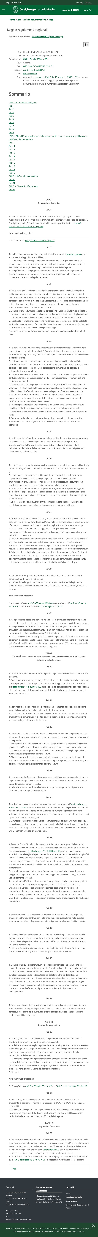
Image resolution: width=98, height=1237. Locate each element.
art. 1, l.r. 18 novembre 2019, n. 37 (39, 240)
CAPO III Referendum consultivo (23, 176)
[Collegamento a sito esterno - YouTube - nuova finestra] (74, 9)
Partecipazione (30, 73)
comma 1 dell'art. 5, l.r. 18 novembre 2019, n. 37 (56, 77)
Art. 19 (12, 172)
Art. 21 (12, 183)
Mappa (88, 2)
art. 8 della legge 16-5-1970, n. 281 (30, 1159)
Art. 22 (12, 189)
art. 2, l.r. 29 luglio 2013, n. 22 (39, 1086)
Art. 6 (11, 122)
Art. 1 (11, 105)
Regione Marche (13, 2)
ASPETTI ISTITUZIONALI (34, 69)
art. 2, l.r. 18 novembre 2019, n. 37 (72, 1086)
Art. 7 (11, 126)
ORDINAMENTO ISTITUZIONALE (37, 66)
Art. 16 (12, 162)
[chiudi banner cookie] (93, 1225)
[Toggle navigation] (3, 9)
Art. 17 (12, 166)
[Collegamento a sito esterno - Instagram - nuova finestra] (77, 9)
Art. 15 (12, 159)
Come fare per (71, 1200)
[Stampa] (86, 44)
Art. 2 (11, 109)
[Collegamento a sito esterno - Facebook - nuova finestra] (71, 9)
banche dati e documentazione (32, 19)
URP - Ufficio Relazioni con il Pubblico (77, 1206)
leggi (51, 19)
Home (12, 19)
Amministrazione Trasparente (44, 1189)
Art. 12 (12, 149)
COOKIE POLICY (56, 1231)
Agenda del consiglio (74, 1196)
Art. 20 (12, 179)
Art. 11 (12, 146)
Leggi (14, 1168)
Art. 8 (11, 129)
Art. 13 (12, 152)
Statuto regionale (74, 254)
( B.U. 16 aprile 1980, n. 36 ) (35, 59)
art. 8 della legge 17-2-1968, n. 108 (44, 851)
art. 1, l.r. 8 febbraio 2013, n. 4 (40, 603)
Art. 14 (12, 156)
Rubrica (79, 2)
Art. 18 (12, 169)
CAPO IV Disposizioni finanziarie (23, 186)
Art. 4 (11, 115)
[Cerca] (90, 9)
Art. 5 (11, 119)
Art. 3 (11, 112)
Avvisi (68, 1193)
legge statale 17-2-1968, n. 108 (26, 686)
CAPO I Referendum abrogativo (23, 102)
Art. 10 (12, 142)
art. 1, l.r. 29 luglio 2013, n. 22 (50, 606)
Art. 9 (11, 132)
